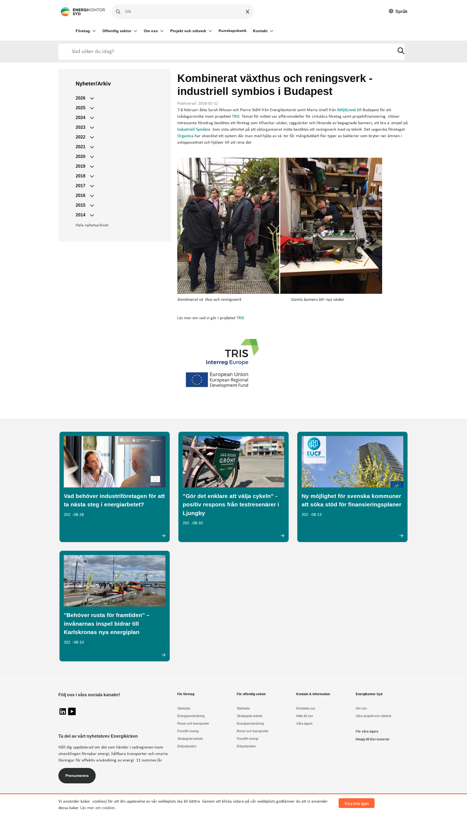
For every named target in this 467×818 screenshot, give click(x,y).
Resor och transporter (193, 723)
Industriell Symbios (193, 129)
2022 (80, 137)
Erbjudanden (186, 746)
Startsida (183, 708)
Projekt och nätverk (188, 31)
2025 (80, 107)
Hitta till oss (304, 716)
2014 (80, 215)
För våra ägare (367, 731)
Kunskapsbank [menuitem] (232, 30)
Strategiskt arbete (190, 739)
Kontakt (260, 31)
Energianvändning (191, 716)
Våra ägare (304, 723)
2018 (80, 176)
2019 (80, 166)
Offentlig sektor (116, 31)
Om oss (151, 31)
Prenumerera (77, 775)
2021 (80, 146)
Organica (185, 136)
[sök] (401, 51)
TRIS (235, 116)
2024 (80, 117)
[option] (398, 12)
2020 (80, 156)
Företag (83, 31)
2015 (80, 205)
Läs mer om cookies (97, 808)
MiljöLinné (346, 110)
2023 (80, 127)
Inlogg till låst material (372, 739)
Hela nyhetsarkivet (92, 225)
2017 (80, 185)
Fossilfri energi (188, 731)
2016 (80, 195)
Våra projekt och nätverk (373, 716)
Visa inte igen (356, 803)
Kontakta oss (305, 708)
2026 (80, 98)
